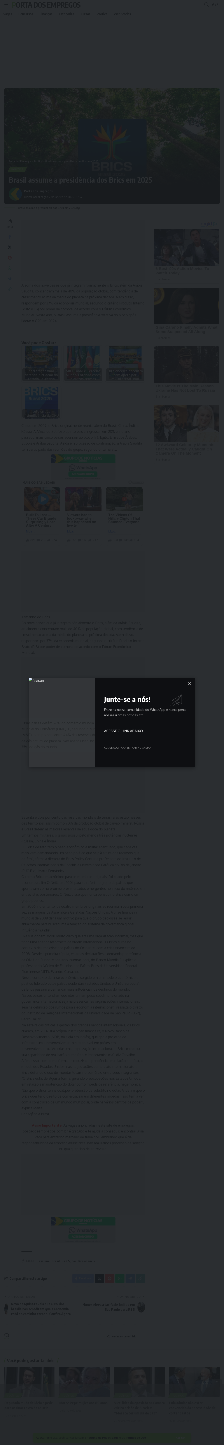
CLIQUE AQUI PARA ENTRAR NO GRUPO (127, 747)
